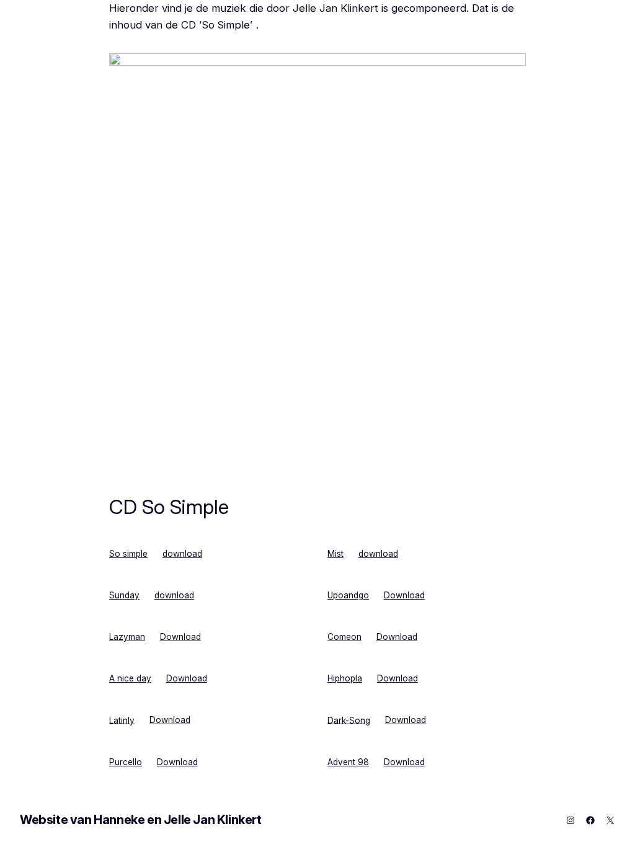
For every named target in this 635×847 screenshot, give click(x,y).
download (182, 554)
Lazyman (127, 637)
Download (404, 595)
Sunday (124, 595)
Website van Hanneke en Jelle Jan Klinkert (141, 819)
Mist (335, 554)
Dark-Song (348, 720)
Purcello (125, 762)
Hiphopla (344, 678)
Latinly (122, 720)
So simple (128, 554)
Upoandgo (348, 595)
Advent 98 (348, 762)
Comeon (344, 637)
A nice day (130, 678)
